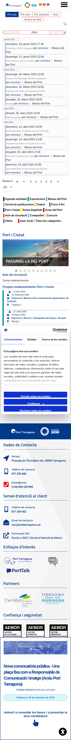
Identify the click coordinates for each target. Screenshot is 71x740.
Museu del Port (57, 199)
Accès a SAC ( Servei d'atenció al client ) (37, 537)
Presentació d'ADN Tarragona (19, 48)
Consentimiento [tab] (13, 339)
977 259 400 (19, 473)
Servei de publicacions (19, 204)
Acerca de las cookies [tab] (54, 339)
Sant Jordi (26, 220)
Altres (9, 220)
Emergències (19, 482)
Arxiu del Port (53, 210)
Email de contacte (22, 520)
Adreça (16, 456)
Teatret (40, 204)
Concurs (52, 215)
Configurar (33, 403)
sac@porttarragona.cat (26, 524)
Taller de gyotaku (13, 117)
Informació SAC (21, 533)
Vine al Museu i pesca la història (20, 61)
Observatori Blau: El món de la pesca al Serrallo (27, 131)
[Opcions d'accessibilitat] (63, 732)
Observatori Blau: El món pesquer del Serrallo (26, 169)
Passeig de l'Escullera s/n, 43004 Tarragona (39, 460)
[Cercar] (65, 24)
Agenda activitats (16, 199)
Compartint (37, 215)
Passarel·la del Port (27, 261)
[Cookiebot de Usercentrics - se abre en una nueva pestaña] (52, 330)
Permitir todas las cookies (36, 396)
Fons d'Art (57, 204)
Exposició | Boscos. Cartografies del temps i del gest (39, 318)
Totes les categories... (49, 220)
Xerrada (10, 104)
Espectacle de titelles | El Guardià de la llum (25, 91)
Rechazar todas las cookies (35, 410)
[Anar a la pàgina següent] (57, 181)
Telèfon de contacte (23, 469)
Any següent (57, 33)
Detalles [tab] (32, 339)
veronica (43, 48)
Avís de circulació (16, 215)
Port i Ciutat (12, 210)
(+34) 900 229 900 (22, 486)
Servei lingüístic (32, 210)
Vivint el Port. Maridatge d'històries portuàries (26, 78)
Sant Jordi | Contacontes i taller (20, 156)
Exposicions (37, 199)
